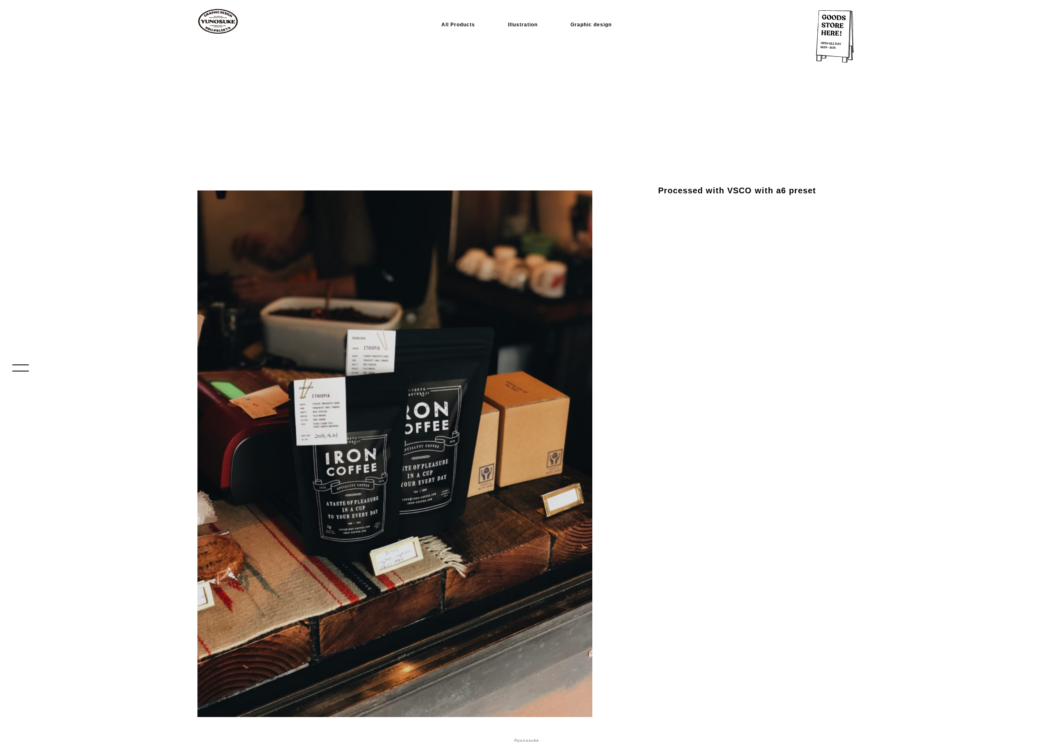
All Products (458, 25)
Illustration (523, 25)
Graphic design (591, 25)
